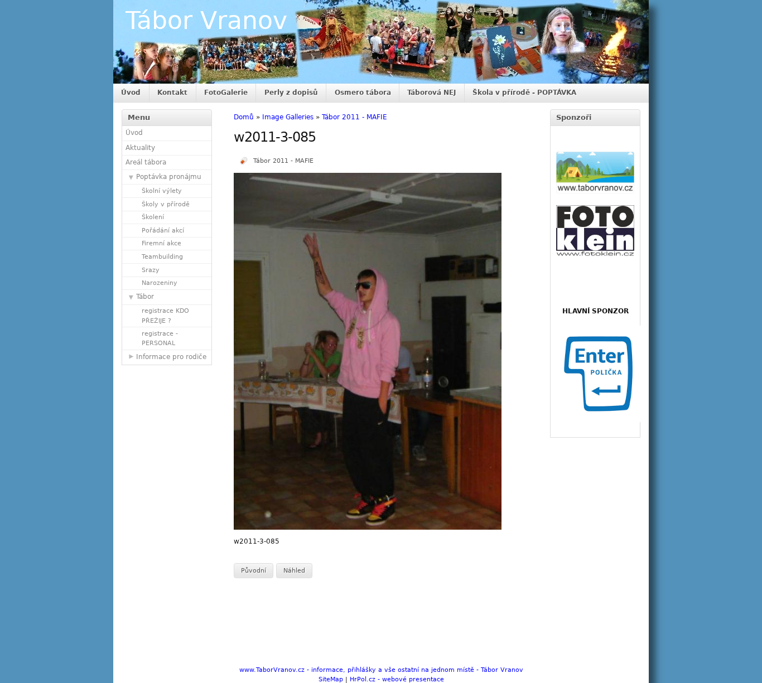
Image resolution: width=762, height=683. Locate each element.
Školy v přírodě (166, 204)
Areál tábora (146, 162)
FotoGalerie (226, 92)
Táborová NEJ (431, 92)
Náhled (294, 570)
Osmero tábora (363, 92)
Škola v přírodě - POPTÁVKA (524, 92)
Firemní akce (161, 243)
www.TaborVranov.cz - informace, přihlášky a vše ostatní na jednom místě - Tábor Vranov (381, 670)
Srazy (151, 270)
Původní (253, 570)
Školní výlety (162, 191)
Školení (153, 217)
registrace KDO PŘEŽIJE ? (165, 315)
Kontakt (172, 92)
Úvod (131, 92)
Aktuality (140, 148)
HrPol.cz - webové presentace (397, 679)
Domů (244, 117)
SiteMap (331, 679)
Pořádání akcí (163, 230)
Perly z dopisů (291, 92)
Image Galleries (288, 117)
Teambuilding (162, 256)
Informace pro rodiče (171, 357)
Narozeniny (159, 283)
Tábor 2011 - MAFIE (354, 117)
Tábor (145, 297)
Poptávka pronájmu (168, 177)
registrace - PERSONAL (160, 338)
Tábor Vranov (206, 20)
